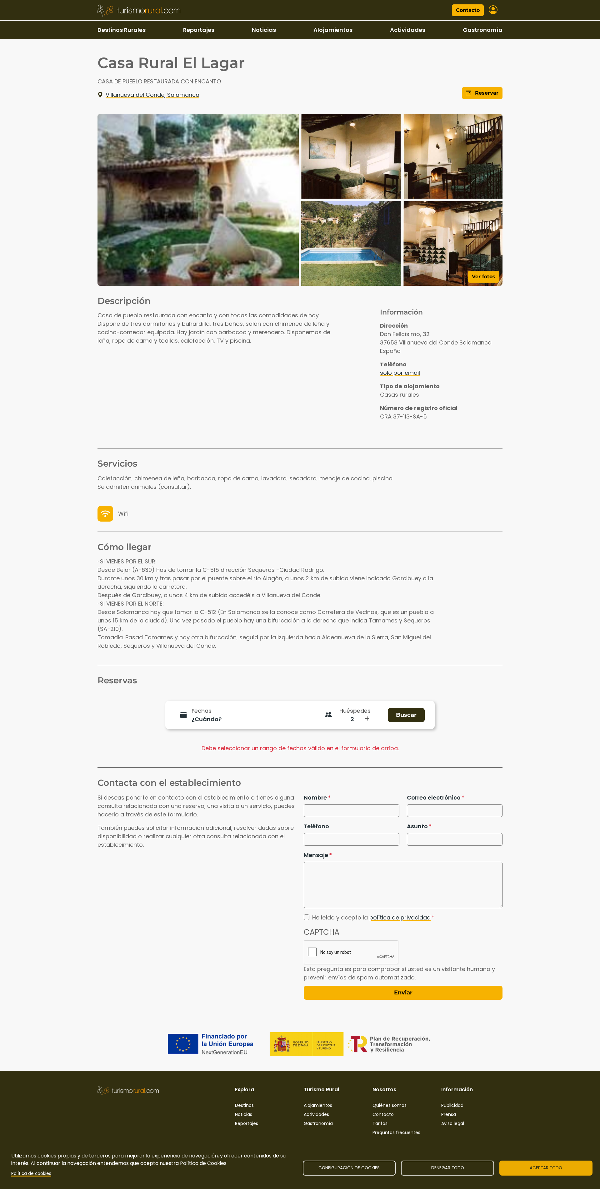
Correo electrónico (434, 797)
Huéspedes (355, 711)
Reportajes (198, 30)
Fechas (202, 711)
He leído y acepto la (371, 917)
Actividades (407, 30)
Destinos (244, 1105)
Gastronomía (482, 30)
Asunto (417, 826)
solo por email (400, 373)
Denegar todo (447, 1168)
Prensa (448, 1114)
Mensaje (316, 855)
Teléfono (316, 826)
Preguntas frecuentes (396, 1132)
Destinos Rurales (122, 30)
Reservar (485, 93)
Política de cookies (31, 1174)
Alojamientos (332, 30)
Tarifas (380, 1123)
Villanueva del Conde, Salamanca (152, 95)
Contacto (468, 10)
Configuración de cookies (349, 1168)
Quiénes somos (389, 1105)
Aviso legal (452, 1123)
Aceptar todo (546, 1168)
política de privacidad (400, 917)
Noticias (264, 30)
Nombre (315, 797)
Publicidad (452, 1105)
